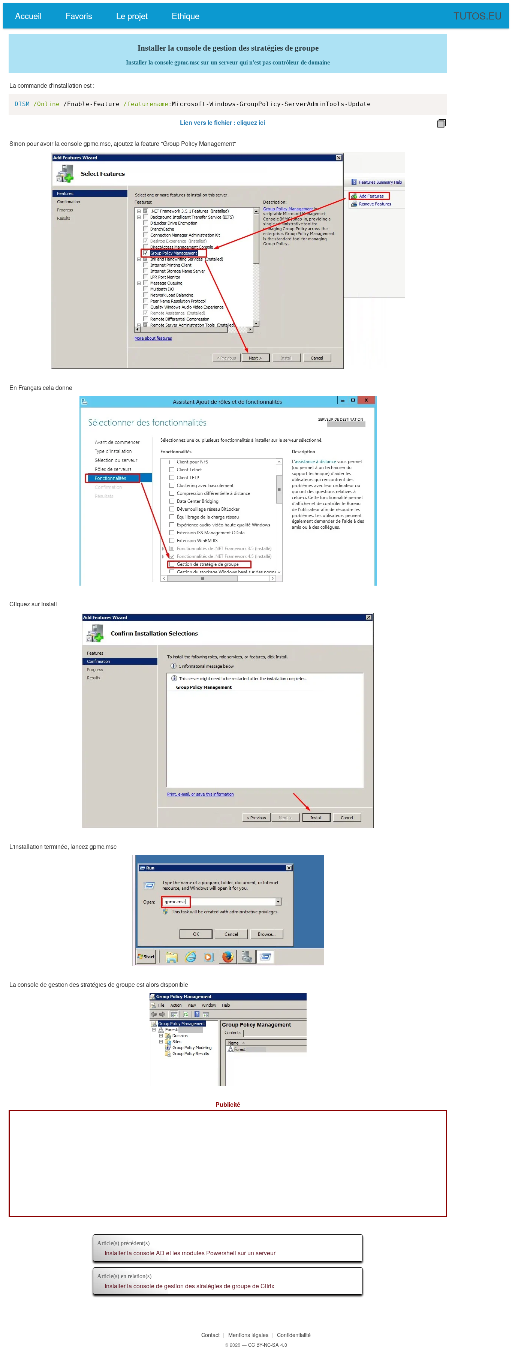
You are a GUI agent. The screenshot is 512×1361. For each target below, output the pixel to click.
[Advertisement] (228, 1163)
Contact (210, 1335)
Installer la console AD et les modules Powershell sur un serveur (190, 1253)
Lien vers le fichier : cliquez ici (222, 122)
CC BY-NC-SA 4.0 (267, 1344)
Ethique (185, 15)
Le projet (132, 15)
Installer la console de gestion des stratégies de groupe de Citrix (189, 1286)
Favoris (79, 15)
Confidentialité (294, 1335)
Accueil (28, 15)
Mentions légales (248, 1335)
